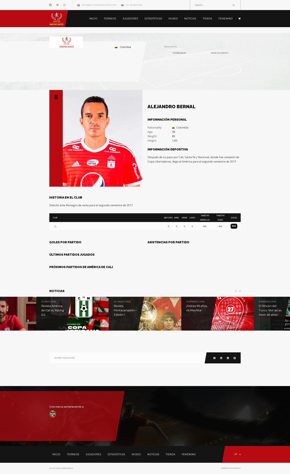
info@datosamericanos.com (98, 5)
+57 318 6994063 (133, 5)
